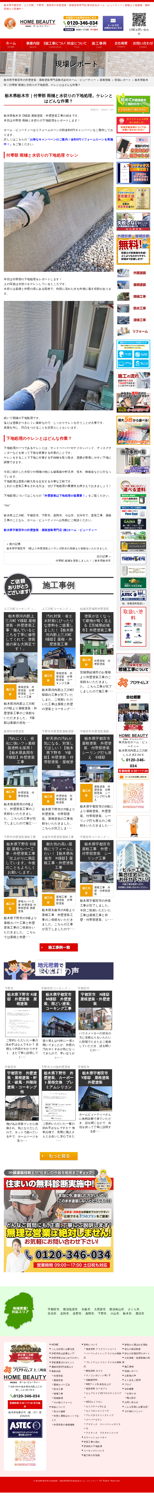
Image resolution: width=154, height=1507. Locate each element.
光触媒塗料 (92, 1379)
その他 (54, 1067)
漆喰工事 (58, 1393)
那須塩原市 (70, 1309)
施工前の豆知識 (92, 1455)
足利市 (64, 1313)
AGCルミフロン (94, 1401)
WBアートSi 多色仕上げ (98, 1384)
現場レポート (131, 1370)
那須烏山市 (116, 1309)
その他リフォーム (63, 1402)
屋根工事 (30, 837)
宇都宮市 (86, 731)
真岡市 (8, 731)
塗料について (90, 1344)
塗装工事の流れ (55, 44)
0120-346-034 (135, 762)
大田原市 (100, 1309)
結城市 (84, 609)
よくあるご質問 (133, 1379)
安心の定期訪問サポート (137, 1353)
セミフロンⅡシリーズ (97, 1410)
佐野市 (77, 1313)
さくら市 (134, 1309)
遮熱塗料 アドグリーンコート (101, 1348)
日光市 (52, 1313)
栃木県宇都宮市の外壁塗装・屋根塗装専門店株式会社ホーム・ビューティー (67, 1480)
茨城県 (93, 609)
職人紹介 (131, 1397)
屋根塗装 (68, 731)
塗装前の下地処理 (93, 1446)
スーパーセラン (94, 1419)
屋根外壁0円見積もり (63, 1366)
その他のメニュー (134, 1411)
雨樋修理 (58, 1397)
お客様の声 (130, 1375)
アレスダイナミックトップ (100, 1415)
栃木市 (127, 1313)
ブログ (128, 1384)
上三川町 (9, 609)
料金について (77, 44)
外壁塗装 (103, 609)
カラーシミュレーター (95, 1437)
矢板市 (46, 837)
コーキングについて (94, 1450)
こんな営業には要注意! (136, 1406)
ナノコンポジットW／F (98, 1375)
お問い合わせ (143, 44)
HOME (11, 44)
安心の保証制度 (133, 1348)
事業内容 (33, 44)
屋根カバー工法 (62, 1384)
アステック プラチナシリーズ (102, 1432)
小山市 (114, 1313)
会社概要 (121, 44)
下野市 (46, 731)
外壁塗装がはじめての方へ (65, 1357)
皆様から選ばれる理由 (136, 1344)
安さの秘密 (59, 1411)
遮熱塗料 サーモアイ (96, 1388)
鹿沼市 (140, 1313)
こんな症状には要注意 (63, 1348)
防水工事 (58, 1388)
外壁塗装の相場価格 (64, 1424)
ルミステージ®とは (96, 1406)
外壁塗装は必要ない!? (63, 1353)
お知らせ (131, 1393)
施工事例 (99, 44)
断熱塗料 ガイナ (94, 1370)
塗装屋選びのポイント (63, 1362)
